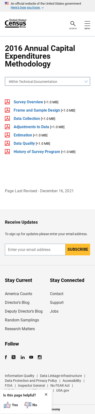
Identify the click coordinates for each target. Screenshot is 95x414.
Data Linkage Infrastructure (61, 376)
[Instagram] (39, 357)
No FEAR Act (60, 385)
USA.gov (62, 390)
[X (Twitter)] (14, 357)
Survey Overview (28, 102)
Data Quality (24, 143)
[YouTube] (31, 357)
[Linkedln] (22, 357)
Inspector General (31, 385)
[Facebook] (7, 357)
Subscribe (77, 249)
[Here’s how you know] (47, 6)
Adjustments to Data (31, 127)
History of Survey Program (37, 151)
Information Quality (19, 376)
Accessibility (72, 381)
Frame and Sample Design (37, 110)
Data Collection (27, 118)
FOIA (8, 385)
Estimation (23, 135)
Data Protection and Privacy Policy (31, 381)
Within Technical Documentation (33, 82)
